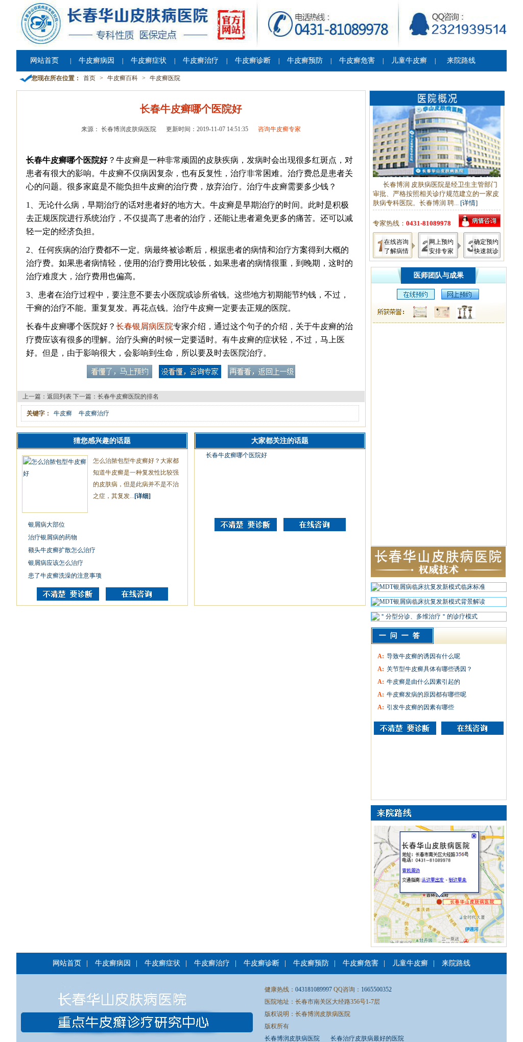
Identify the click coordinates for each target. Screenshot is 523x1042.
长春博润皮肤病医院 (292, 1038)
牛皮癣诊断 (253, 60)
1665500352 (376, 989)
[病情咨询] (480, 225)
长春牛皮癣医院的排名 (128, 396)
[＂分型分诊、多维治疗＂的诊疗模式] (424, 619)
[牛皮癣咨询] (405, 728)
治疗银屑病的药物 (52, 537)
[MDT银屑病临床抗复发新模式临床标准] (428, 589)
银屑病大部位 (46, 524)
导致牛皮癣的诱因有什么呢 (423, 656)
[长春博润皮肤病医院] (261, 44)
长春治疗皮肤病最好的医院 (367, 1038)
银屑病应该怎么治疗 (55, 562)
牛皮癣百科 (122, 78)
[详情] (469, 203)
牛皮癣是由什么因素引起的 (423, 681)
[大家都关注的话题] (68, 598)
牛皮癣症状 (149, 60)
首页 (89, 78)
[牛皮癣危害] (472, 728)
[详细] (142, 496)
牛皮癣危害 (357, 60)
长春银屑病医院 (144, 326)
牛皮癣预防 (305, 60)
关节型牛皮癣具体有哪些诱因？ (429, 669)
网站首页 (44, 60)
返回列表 (59, 396)
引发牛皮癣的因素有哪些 (420, 707)
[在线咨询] (137, 598)
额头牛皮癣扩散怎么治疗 (62, 550)
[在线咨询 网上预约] (413, 297)
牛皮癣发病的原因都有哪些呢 (426, 694)
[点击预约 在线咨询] (119, 376)
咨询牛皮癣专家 (279, 129)
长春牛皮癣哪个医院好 (236, 455)
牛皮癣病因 (96, 60)
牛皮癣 (63, 413)
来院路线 (461, 60)
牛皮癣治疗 (201, 60)
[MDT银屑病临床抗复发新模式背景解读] (428, 604)
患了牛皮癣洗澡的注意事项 (65, 575)
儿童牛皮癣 (409, 60)
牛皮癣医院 (165, 78)
